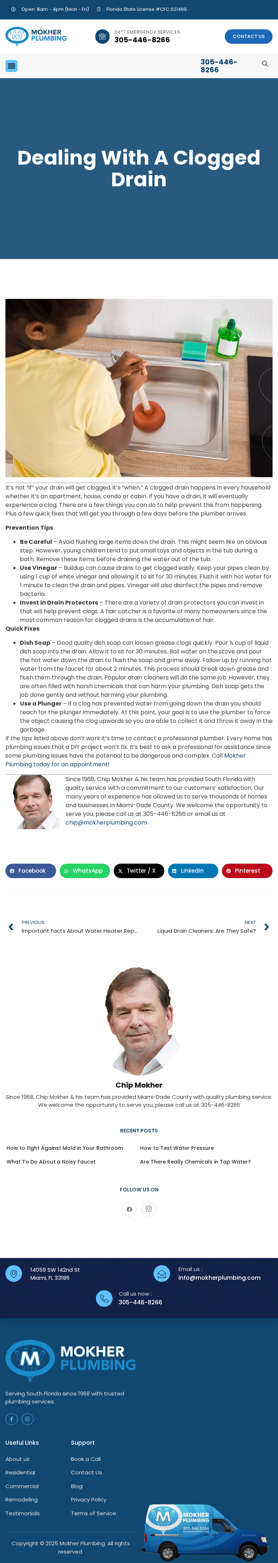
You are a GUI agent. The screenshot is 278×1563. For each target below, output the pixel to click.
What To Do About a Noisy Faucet (51, 1161)
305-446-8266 (142, 40)
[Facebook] (129, 1209)
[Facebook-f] (11, 1419)
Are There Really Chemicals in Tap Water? (195, 1161)
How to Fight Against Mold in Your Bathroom (65, 1148)
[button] (11, 66)
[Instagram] (149, 1209)
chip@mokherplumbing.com (106, 822)
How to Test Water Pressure (177, 1148)
